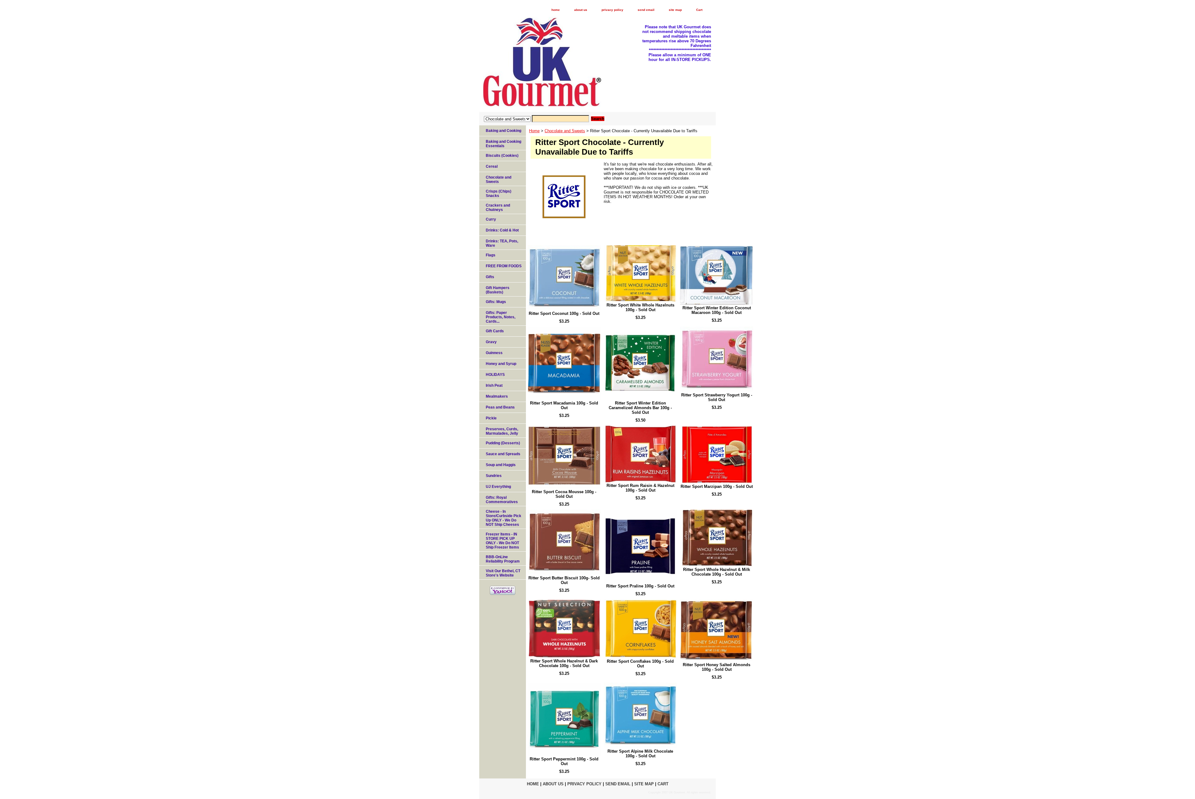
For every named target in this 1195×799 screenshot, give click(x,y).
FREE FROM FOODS (504, 266)
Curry (491, 219)
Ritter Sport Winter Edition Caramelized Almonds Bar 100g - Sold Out (640, 408)
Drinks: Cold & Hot (502, 230)
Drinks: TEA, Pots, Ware (502, 243)
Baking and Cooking (503, 130)
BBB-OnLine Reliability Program (503, 559)
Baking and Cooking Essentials (503, 143)
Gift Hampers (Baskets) (497, 290)
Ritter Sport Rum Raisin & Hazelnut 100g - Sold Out (640, 488)
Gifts (490, 277)
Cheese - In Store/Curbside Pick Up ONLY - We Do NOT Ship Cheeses (503, 518)
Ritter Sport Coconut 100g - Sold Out (564, 313)
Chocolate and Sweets (565, 130)
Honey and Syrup (501, 364)
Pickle (491, 418)
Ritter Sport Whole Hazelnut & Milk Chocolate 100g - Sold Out (716, 572)
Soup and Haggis (501, 465)
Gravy (491, 342)
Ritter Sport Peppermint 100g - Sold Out (564, 761)
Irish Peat (494, 385)
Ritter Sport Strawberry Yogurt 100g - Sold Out (716, 397)
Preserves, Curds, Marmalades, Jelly (502, 431)
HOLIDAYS (495, 374)
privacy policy (612, 10)
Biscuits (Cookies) (502, 155)
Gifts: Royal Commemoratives (502, 499)
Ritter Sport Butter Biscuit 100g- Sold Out (564, 580)
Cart (699, 10)
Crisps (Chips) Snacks (498, 193)
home (555, 10)
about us (580, 10)
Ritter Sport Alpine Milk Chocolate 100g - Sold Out (640, 753)
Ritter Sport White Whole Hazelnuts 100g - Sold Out (640, 307)
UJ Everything (498, 486)
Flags (490, 255)
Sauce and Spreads (503, 454)
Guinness (494, 353)
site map (675, 10)
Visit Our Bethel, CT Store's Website (503, 573)
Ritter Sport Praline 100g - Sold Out (640, 586)
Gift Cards (495, 331)
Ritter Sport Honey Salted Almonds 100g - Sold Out (716, 667)
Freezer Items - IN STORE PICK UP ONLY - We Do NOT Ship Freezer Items (502, 540)
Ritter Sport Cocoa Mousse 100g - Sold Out (564, 494)
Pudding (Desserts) (503, 443)
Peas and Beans (500, 407)
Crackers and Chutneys (498, 207)
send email (646, 10)
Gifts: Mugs (496, 302)
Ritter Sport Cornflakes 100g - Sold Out (640, 663)
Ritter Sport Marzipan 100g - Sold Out (717, 486)
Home (534, 130)
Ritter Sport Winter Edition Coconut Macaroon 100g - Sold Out (716, 310)
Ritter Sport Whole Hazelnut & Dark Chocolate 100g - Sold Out (564, 663)
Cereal (492, 166)
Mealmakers (497, 396)
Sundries (494, 476)
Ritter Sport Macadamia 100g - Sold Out (564, 405)
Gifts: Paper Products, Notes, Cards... (500, 317)
